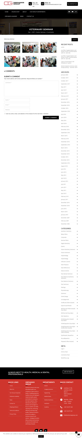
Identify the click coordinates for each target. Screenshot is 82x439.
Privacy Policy (13, 414)
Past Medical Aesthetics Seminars (67, 277)
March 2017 (64, 93)
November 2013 (65, 154)
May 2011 (63, 190)
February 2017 (65, 96)
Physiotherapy (65, 290)
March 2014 (64, 148)
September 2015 (65, 132)
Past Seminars (65, 284)
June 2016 (63, 117)
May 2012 (63, 175)
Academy (46, 407)
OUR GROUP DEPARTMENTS (37, 12)
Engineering (47, 393)
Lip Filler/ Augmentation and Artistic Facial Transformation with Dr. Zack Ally (69, 51)
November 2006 (65, 224)
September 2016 (65, 111)
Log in (62, 349)
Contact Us (30, 16)
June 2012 (63, 172)
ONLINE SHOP (15, 12)
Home (6, 12)
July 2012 (63, 169)
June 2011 (63, 187)
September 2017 (65, 84)
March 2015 (64, 135)
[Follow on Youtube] (72, 11)
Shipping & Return (14, 407)
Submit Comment (51, 117)
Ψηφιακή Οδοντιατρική (67, 341)
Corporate (63, 237)
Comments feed (65, 355)
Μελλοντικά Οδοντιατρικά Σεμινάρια (68, 309)
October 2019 (64, 78)
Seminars (43, 32)
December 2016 (65, 102)
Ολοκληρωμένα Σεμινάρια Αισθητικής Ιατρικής (68, 327)
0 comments (50, 32)
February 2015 (65, 138)
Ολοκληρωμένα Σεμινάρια (68, 323)
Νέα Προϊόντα (65, 316)
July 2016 (63, 114)
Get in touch (68, 372)
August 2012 (64, 166)
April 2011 (64, 193)
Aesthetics (46, 403)
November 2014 (65, 141)
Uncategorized (65, 299)
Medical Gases (47, 396)
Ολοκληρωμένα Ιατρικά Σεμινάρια (67, 319)
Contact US (73, 4)
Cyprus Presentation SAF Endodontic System (67, 62)
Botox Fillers (64, 234)
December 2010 (65, 202)
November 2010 (65, 205)
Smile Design (64, 296)
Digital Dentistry (65, 243)
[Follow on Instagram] (76, 11)
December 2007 (65, 217)
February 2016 (65, 126)
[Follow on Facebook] (69, 11)
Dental (45, 385)
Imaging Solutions (48, 389)
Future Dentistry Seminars (68, 249)
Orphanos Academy (11, 16)
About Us (12, 389)
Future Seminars (65, 252)
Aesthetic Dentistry (66, 231)
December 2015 (65, 129)
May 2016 (63, 120)
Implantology (64, 255)
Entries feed (64, 352)
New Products (65, 264)
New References (65, 267)
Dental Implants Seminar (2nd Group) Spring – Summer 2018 (69, 66)
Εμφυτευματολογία (66, 305)
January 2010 (64, 214)
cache (62, 47)
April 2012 (64, 178)
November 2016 (65, 105)
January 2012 (64, 181)
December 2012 (65, 160)
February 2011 (65, 196)
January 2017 (64, 99)
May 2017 (63, 87)
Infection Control (65, 261)
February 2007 (65, 221)
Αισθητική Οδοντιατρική (67, 302)
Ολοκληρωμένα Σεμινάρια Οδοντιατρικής (68, 331)
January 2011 (64, 199)
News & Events (65, 271)
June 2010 (63, 208)
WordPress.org (65, 358)
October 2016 (64, 108)
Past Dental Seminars (67, 274)
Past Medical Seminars (67, 281)
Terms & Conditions (14, 410)
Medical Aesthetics (48, 400)
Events (38, 32)
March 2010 (64, 211)
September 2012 (65, 163)
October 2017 (64, 81)
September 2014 (65, 145)
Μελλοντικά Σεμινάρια (67, 313)
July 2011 (63, 184)
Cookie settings (73, 433)
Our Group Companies (15, 393)
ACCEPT (41, 436)
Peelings (63, 287)
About (25, 12)
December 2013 (65, 151)
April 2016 (64, 123)
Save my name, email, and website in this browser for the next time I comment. (27, 113)
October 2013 (64, 157)
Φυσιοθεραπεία (65, 338)
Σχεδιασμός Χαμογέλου (67, 335)
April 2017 (64, 90)
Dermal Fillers (65, 240)
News (21, 16)
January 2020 (64, 75)
